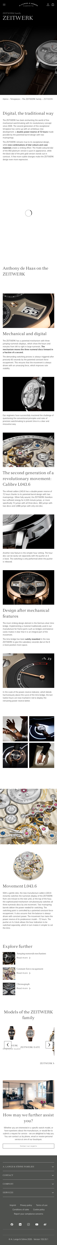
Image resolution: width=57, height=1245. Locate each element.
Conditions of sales (21, 1209)
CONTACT (8, 1175)
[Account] (48, 5)
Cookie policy (39, 1209)
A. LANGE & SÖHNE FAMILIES (18, 1166)
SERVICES (8, 1192)
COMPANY (8, 1184)
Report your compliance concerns (28, 1214)
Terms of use (41, 1205)
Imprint (13, 1205)
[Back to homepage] (28, 4)
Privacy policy (26, 1205)
